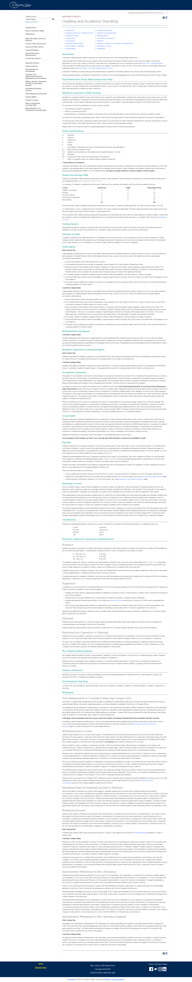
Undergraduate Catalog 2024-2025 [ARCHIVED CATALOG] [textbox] (145, 13)
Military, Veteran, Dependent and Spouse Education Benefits (36, 83)
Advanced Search (32, 22)
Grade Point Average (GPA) (106, 33)
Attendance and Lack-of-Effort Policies (80, 33)
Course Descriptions (33, 58)
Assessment (70, 30)
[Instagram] (160, 970)
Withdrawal (101, 49)
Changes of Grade (72, 36)
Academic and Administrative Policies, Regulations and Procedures (36, 76)
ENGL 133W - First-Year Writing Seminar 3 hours (95, 68)
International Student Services (152, 476)
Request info (40, 968)
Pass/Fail (100, 41)
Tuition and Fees (32, 66)
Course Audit (70, 41)
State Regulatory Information (36, 94)
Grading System (102, 36)
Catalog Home (31, 28)
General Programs (32, 50)
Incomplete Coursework (106, 38)
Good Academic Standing (75, 46)
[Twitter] (156, 970)
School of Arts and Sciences (36, 44)
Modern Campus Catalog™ (115, 979)
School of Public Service (35, 47)
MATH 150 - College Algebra (152, 63)
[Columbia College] (22, 5)
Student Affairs (31, 97)
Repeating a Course (104, 46)
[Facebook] (151, 970)
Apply (41, 964)
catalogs (72, 979)
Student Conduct (32, 100)
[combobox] (148, 13)
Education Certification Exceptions (131, 479)
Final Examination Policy (74, 43)
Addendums (30, 34)
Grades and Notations (104, 30)
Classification (70, 38)
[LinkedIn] (164, 970)
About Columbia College (35, 31)
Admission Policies (32, 63)
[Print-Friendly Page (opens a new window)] (164, 18)
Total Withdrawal (141, 833)
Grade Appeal (70, 49)
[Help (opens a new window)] (166, 18)
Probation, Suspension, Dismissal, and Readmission (115, 43)
